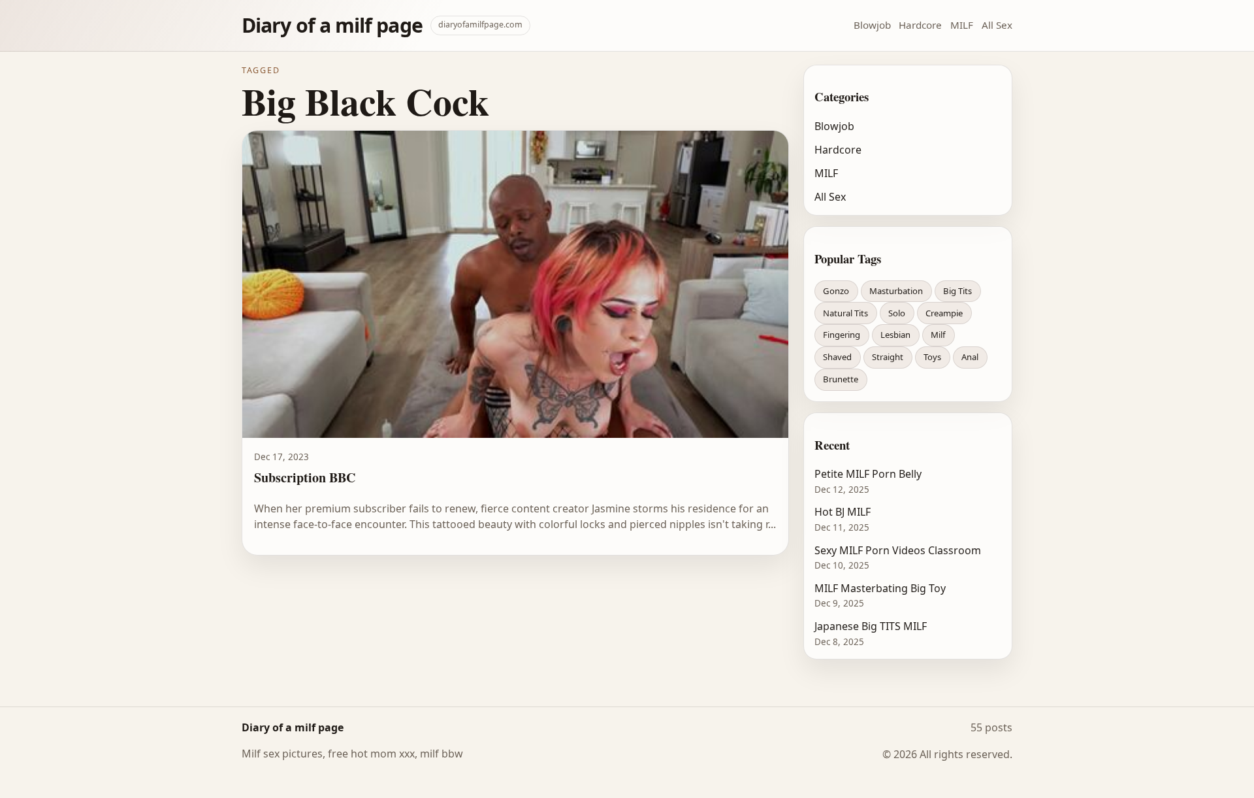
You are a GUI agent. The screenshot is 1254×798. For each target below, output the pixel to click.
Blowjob (872, 24)
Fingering (841, 335)
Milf (938, 335)
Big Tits (957, 291)
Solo (896, 313)
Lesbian (895, 335)
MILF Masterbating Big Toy (880, 588)
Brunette (840, 379)
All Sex (997, 24)
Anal (969, 357)
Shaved (837, 357)
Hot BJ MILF (842, 512)
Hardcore (920, 24)
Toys (932, 357)
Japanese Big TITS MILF (870, 626)
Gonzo (836, 291)
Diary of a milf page (332, 25)
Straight (887, 357)
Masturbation (896, 291)
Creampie (944, 313)
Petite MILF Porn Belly (868, 474)
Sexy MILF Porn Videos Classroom (897, 550)
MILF (961, 24)
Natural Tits (845, 313)
